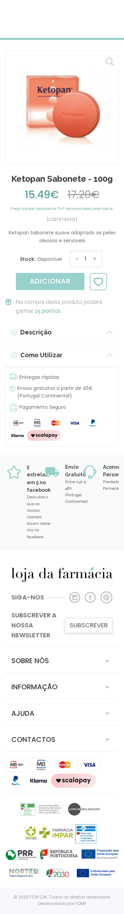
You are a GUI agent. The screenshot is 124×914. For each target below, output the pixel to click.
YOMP (80, 903)
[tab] (62, 660)
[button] (62, 660)
